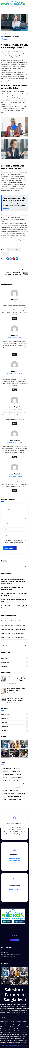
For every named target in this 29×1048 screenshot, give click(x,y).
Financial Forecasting (8, 793)
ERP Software (14, 790)
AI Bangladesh (16, 771)
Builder (19, 774)
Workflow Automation (15, 799)
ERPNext (5, 790)
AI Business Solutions (8, 774)
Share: (3, 258)
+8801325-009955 (14, 889)
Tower (5, 254)
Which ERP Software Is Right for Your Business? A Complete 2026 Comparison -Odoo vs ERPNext (13, 581)
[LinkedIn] (17, 258)
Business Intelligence (16, 777)
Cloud (9, 250)
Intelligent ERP (21, 793)
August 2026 (14, 714)
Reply (14, 318)
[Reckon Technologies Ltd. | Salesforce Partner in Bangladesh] (14, 3)
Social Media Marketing (18, 621)
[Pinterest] (13, 258)
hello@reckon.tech (14, 858)
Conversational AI (13, 781)
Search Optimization (17, 633)
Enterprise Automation (19, 784)
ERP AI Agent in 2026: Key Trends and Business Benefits (12, 588)
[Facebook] (7, 258)
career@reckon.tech (14, 860)
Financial (14, 666)
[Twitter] (10, 258)
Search (4, 561)
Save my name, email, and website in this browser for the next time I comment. (15, 541)
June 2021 (14, 726)
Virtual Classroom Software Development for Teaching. (14, 594)
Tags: (2, 249)
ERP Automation (16, 787)
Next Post (24, 269)
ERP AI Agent (6, 787)
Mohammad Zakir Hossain (12, 36)
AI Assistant (6, 771)
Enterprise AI (6, 784)
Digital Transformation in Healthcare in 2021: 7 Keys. (13, 601)
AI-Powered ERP (7, 768)
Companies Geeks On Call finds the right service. (14, 46)
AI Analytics (17, 768)
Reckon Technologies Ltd (14, 796)
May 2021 (14, 730)
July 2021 (14, 722)
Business (5, 39)
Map (17, 250)
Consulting (14, 662)
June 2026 (14, 718)
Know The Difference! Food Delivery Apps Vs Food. (14, 607)
